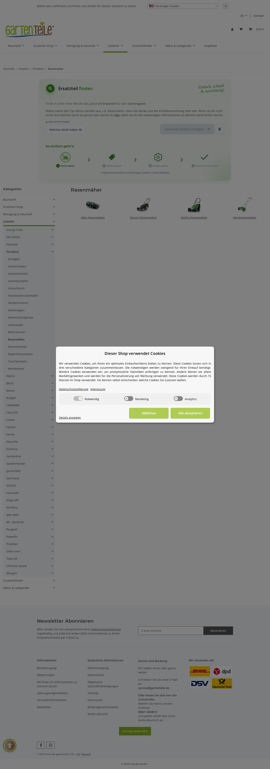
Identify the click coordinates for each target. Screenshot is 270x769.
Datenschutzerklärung (73, 389)
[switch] (78, 398)
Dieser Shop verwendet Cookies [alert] (135, 353)
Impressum (97, 389)
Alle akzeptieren (190, 413)
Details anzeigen (70, 417)
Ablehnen (149, 413)
